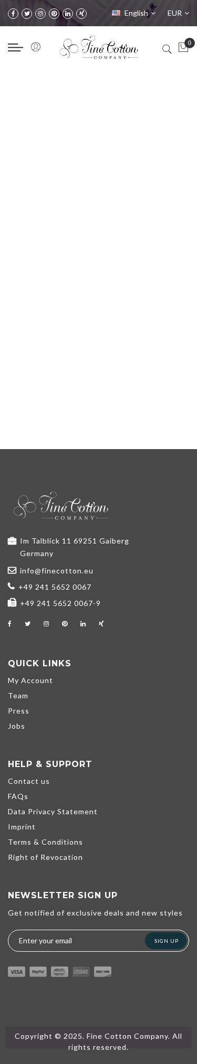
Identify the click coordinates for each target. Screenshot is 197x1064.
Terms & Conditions (45, 841)
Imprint (22, 826)
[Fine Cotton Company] (98, 47)
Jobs (16, 725)
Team (18, 695)
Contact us (29, 780)
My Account (30, 680)
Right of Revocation (45, 857)
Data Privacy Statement (53, 811)
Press (18, 710)
